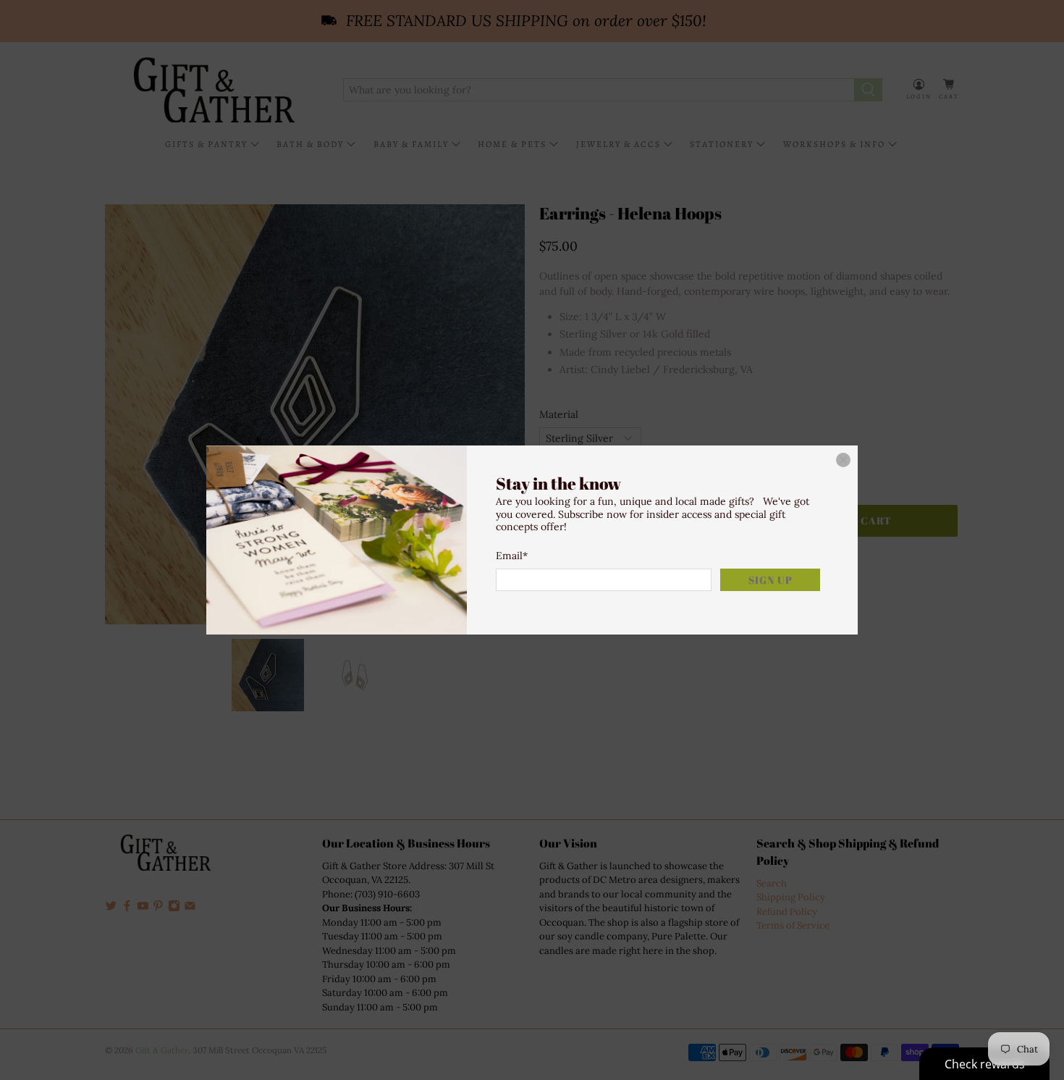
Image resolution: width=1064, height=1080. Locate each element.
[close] (843, 460)
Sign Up (770, 580)
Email (512, 555)
